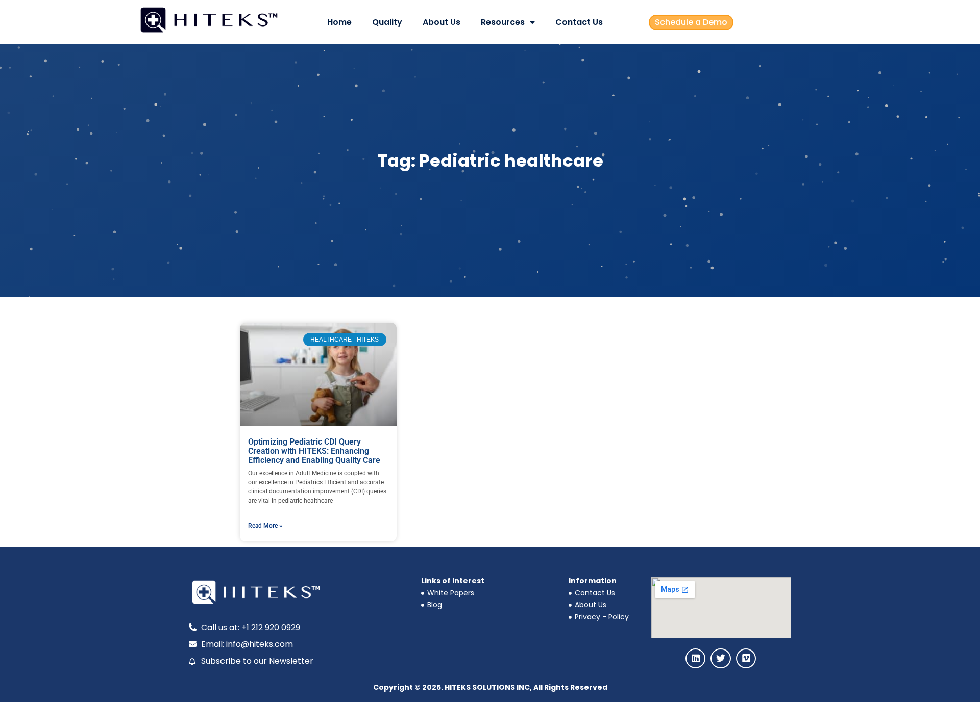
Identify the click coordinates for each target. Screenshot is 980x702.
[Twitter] (720, 658)
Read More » (265, 525)
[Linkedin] (695, 658)
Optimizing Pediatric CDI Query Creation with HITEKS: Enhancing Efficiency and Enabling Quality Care (314, 450)
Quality (387, 22)
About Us (441, 22)
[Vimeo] (746, 658)
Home (339, 22)
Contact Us (579, 22)
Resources (503, 22)
